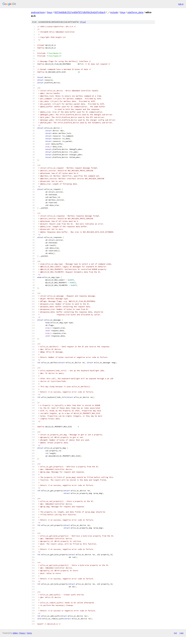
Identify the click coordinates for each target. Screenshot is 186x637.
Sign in (180, 4)
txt (175, 633)
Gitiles (15, 633)
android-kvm (38, 12)
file (83, 22)
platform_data (135, 12)
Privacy (22, 633)
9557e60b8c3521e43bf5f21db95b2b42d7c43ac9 (79, 12)
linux (49, 12)
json (181, 633)
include (114, 12)
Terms (29, 633)
